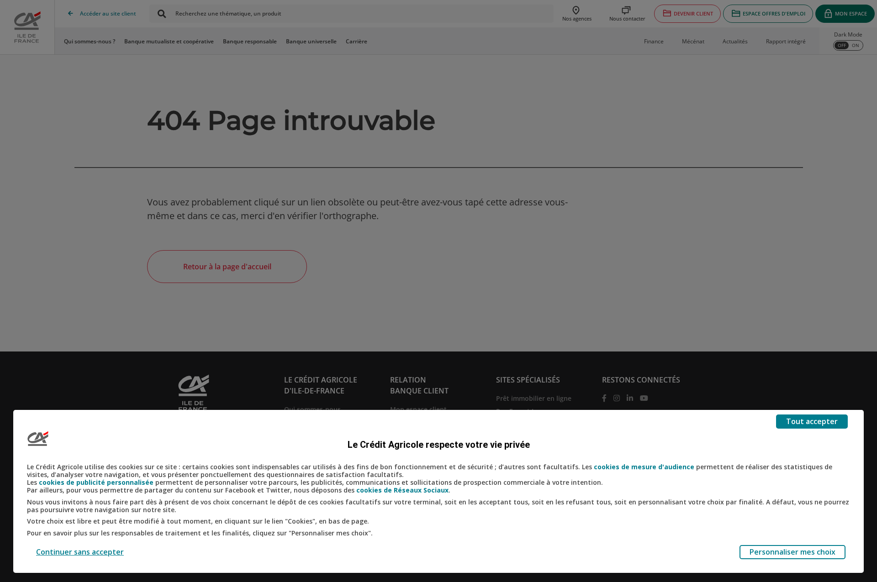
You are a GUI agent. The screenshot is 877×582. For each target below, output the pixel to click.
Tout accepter (812, 421)
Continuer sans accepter (80, 552)
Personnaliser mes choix (792, 552)
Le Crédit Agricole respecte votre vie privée (439, 444)
